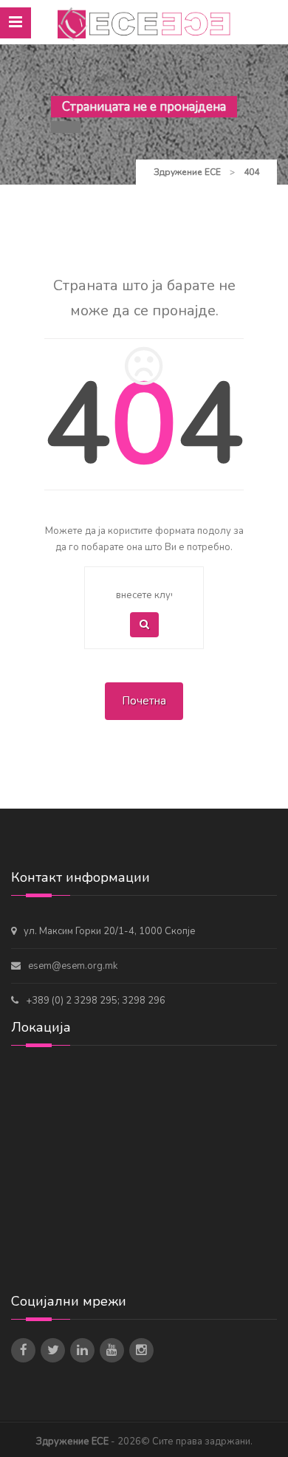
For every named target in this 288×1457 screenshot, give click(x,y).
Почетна (144, 700)
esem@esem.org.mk (72, 966)
